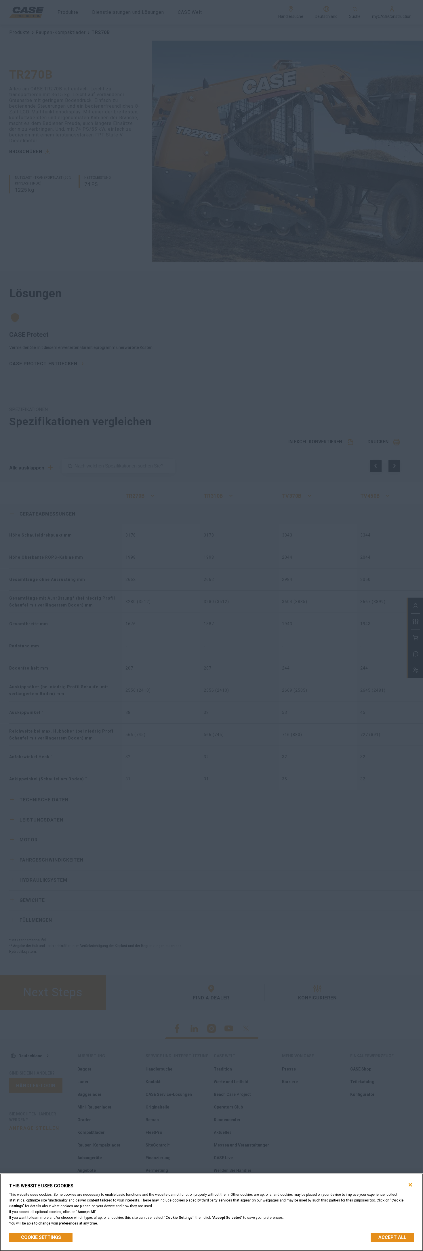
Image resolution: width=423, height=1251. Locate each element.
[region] (211, 1212)
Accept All (392, 1237)
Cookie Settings (41, 1237)
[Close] (410, 1184)
